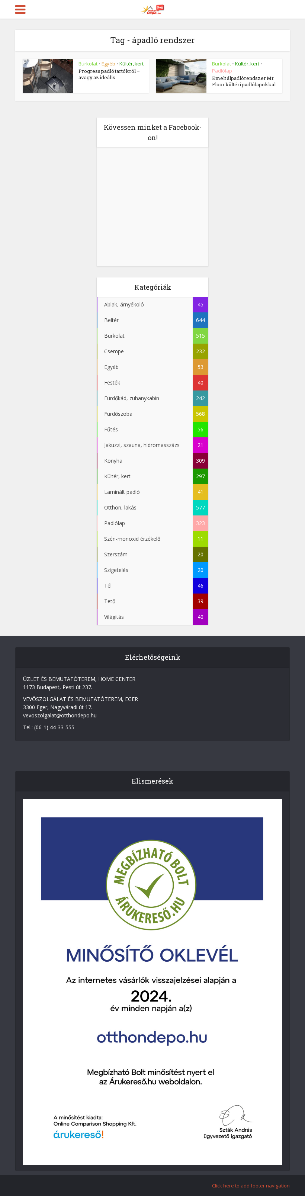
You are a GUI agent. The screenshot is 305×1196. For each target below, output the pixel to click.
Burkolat (87, 63)
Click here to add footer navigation (251, 1185)
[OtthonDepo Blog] (152, 8)
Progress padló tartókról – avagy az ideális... (109, 74)
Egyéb (108, 63)
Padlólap (222, 70)
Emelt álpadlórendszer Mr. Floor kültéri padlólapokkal (244, 81)
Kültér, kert (131, 63)
